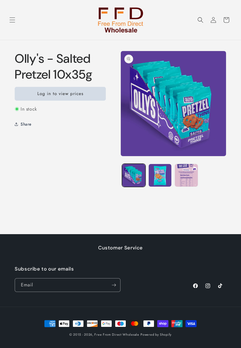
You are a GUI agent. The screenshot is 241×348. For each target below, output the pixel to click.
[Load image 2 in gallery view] (160, 175)
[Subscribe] (113, 285)
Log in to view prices (60, 93)
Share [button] (26, 124)
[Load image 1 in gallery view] (133, 175)
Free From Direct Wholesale (116, 334)
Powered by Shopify (156, 334)
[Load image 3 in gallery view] (186, 175)
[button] (12, 19)
